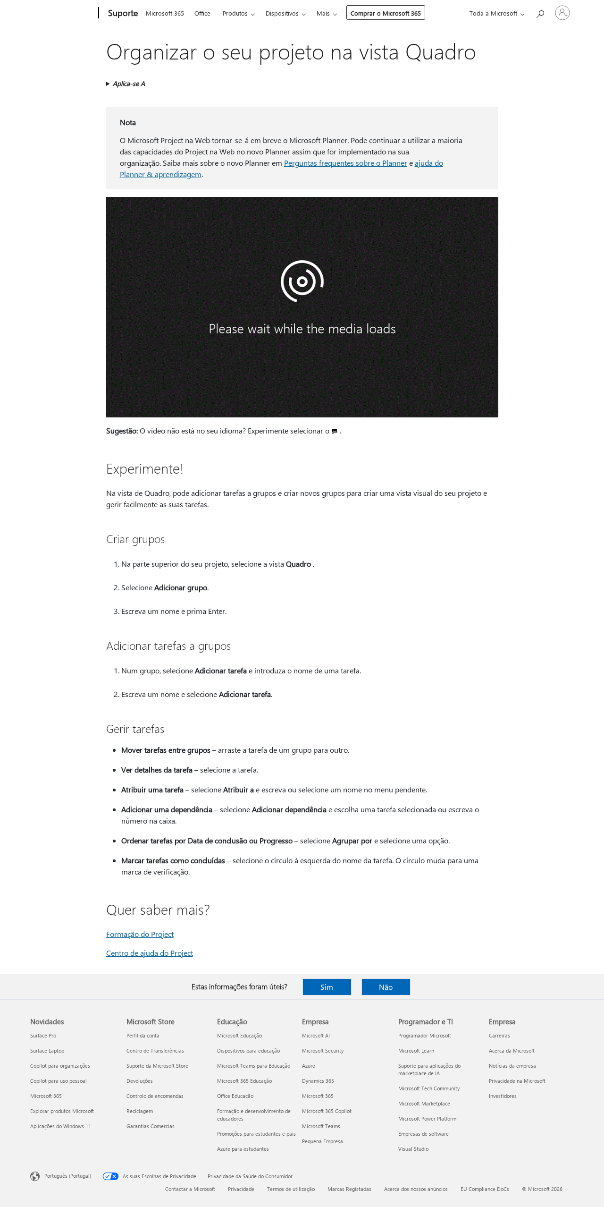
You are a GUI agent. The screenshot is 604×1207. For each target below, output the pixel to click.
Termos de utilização (291, 1188)
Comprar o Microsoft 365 (386, 13)
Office (202, 13)
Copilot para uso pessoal (58, 1080)
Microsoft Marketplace (424, 1103)
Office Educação (235, 1095)
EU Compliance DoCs (485, 1188)
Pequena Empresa (322, 1141)
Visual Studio (413, 1148)
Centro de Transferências (155, 1050)
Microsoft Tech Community (429, 1088)
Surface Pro (43, 1035)
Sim (326, 987)
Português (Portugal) (67, 1175)
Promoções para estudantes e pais (256, 1133)
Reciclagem (139, 1110)
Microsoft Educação (239, 1035)
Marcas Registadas (349, 1188)
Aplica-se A (129, 83)
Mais (323, 13)
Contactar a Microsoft (190, 1188)
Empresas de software (423, 1133)
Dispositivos (282, 13)
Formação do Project (140, 934)
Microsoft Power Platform (427, 1118)
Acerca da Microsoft (512, 1050)
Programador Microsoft (424, 1035)
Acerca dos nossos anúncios (416, 1188)
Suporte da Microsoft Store (157, 1065)
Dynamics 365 (318, 1080)
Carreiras (499, 1035)
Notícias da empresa (512, 1065)
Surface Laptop (47, 1050)
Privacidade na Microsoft (517, 1080)
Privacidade (241, 1188)
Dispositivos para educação (248, 1050)
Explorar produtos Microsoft (62, 1110)
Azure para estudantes (243, 1148)
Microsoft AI (316, 1035)
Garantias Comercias (150, 1126)
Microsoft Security (323, 1050)
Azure (308, 1065)
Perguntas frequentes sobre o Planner (345, 163)
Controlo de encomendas (155, 1095)
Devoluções (139, 1080)
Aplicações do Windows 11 (60, 1126)
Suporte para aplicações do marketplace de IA (429, 1069)
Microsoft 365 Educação (244, 1080)
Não (386, 987)
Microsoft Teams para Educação (253, 1065)
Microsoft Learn (416, 1050)
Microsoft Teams (321, 1126)
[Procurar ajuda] (539, 12)
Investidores (503, 1095)
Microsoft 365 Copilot (327, 1110)
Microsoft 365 (165, 13)
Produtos (235, 13)
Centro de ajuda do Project (149, 953)
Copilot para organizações (60, 1065)
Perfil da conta (142, 1035)
